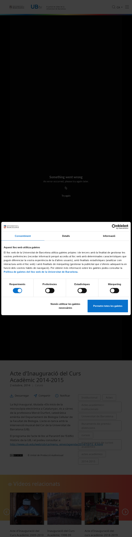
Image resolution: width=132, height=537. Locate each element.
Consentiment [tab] (23, 236)
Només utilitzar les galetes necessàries (65, 306)
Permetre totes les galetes (107, 306)
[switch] (49, 290)
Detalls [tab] (66, 236)
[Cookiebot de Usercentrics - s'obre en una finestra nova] (114, 226)
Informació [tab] (109, 236)
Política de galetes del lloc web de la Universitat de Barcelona (41, 271)
